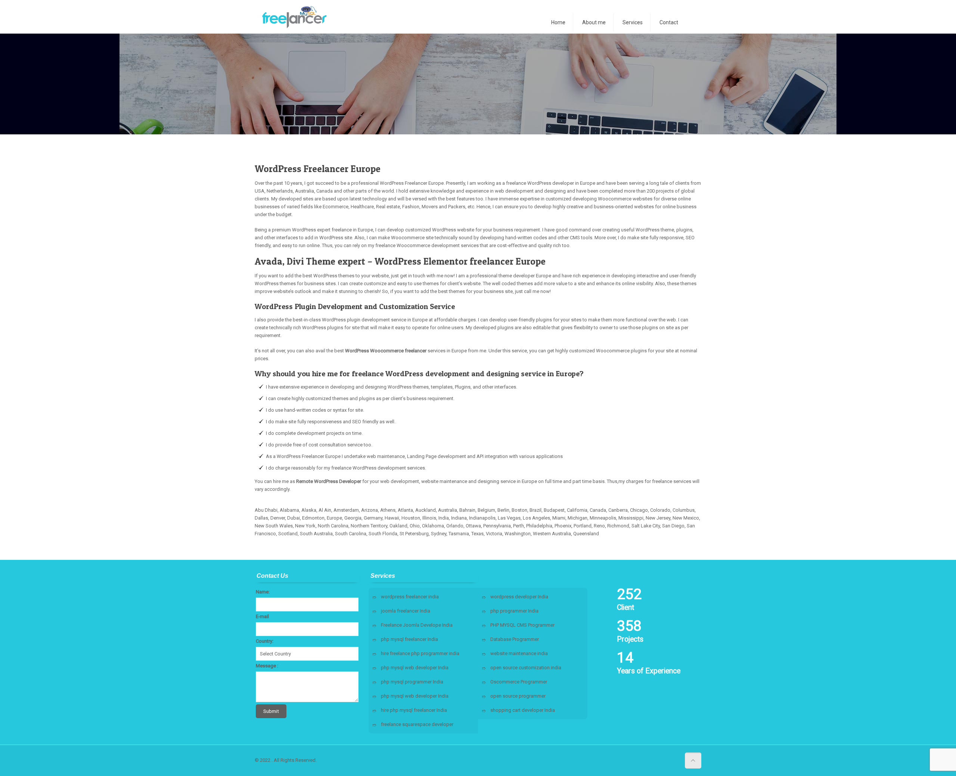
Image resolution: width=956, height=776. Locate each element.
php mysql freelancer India (409, 639)
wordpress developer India (519, 596)
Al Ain (325, 510)
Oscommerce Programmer (518, 682)
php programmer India (514, 611)
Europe (334, 518)
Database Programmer (514, 639)
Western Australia (552, 533)
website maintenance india (519, 653)
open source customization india (525, 667)
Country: (264, 641)
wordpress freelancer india (410, 596)
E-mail (262, 616)
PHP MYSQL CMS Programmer (522, 625)
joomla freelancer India (405, 611)
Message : (267, 666)
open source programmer (518, 696)
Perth (518, 526)
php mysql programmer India (412, 682)
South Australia (316, 533)
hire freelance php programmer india (420, 653)
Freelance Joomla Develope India (417, 625)
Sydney (438, 533)
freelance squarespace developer (417, 724)
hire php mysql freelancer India (414, 710)
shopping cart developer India (522, 710)
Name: (263, 592)
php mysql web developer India (414, 667)
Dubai (293, 518)
